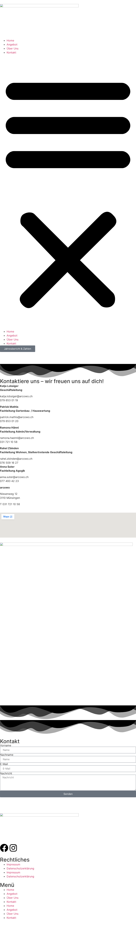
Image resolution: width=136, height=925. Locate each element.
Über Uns (12, 48)
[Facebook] (4, 848)
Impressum (13, 864)
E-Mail (4, 764)
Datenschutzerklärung (20, 868)
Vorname (5, 745)
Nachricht (6, 773)
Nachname (6, 754)
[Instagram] (13, 848)
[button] (68, 191)
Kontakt (11, 52)
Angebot (12, 44)
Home (10, 40)
